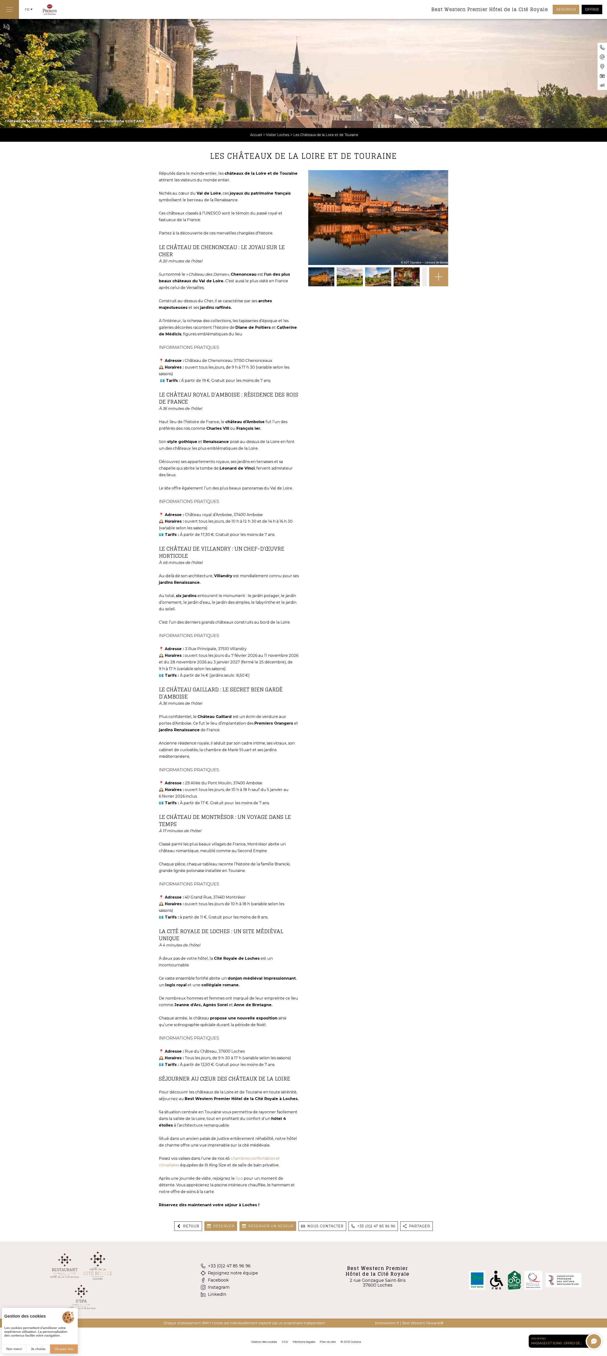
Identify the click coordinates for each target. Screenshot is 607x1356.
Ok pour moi (64, 1349)
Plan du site (328, 1341)
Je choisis (38, 1349)
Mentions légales (304, 1341)
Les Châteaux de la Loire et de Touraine (325, 135)
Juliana (356, 1341)
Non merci (14, 1349)
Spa (239, 1178)
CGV (285, 1341)
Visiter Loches (277, 135)
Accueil (256, 135)
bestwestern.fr (387, 1323)
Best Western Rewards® (422, 1323)
